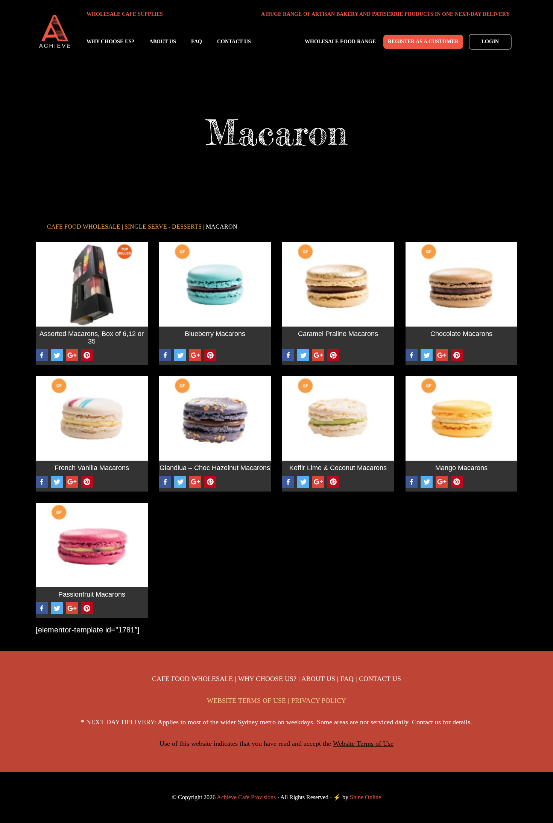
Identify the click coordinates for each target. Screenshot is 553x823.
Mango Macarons (461, 468)
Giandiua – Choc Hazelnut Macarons (215, 468)
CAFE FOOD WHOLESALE (192, 679)
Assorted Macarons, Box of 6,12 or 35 (92, 337)
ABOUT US (318, 679)
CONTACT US (380, 679)
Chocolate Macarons (461, 333)
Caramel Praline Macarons (338, 333)
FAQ (347, 679)
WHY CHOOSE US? (267, 679)
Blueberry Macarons (215, 333)
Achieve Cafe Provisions (54, 31)
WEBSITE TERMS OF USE (246, 700)
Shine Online (365, 797)
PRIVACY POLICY (318, 700)
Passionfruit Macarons (91, 594)
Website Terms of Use (363, 743)
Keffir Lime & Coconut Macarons (338, 468)
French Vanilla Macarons (92, 468)
